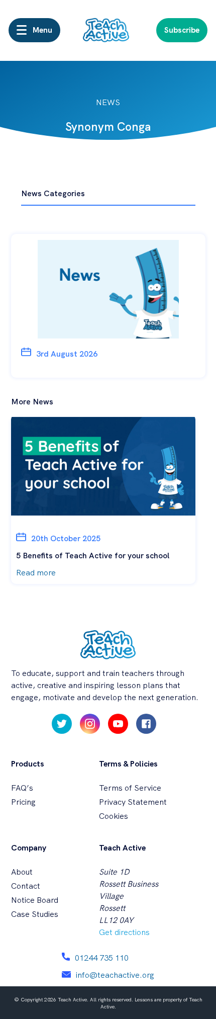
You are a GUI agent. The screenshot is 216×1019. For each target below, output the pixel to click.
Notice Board (34, 900)
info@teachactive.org (115, 975)
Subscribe (181, 30)
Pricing (23, 802)
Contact (25, 886)
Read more (36, 572)
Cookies (113, 816)
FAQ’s (22, 788)
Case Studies (34, 914)
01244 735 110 (102, 958)
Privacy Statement (133, 802)
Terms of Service (130, 788)
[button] (34, 30)
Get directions (124, 932)
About (22, 872)
